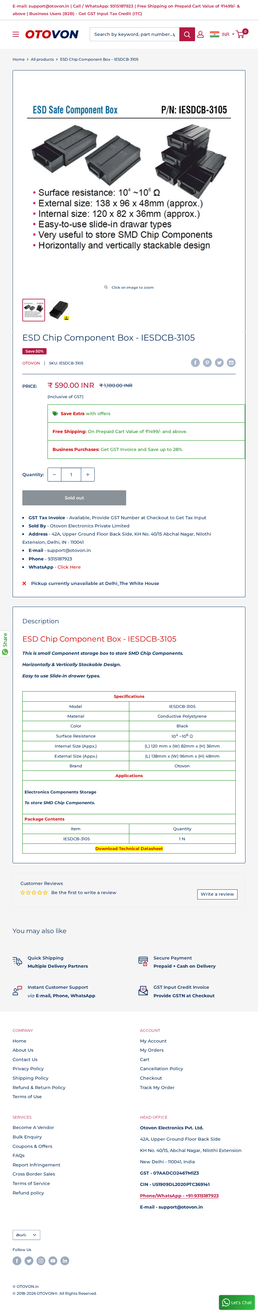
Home (19, 59)
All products (42, 59)
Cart (144, 1059)
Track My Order (157, 1087)
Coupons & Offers (32, 1146)
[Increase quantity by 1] (87, 474)
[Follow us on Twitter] (29, 1260)
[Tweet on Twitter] (219, 362)
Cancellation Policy (161, 1068)
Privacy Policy (28, 1068)
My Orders (152, 1050)
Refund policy (28, 1193)
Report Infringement (36, 1165)
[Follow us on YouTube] (52, 1260)
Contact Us (25, 1059)
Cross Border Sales (34, 1174)
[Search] (187, 34)
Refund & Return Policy (39, 1087)
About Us (23, 1050)
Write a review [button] (217, 894)
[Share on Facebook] (195, 362)
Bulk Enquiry (27, 1137)
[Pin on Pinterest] (207, 362)
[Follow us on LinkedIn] (64, 1260)
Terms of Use (27, 1096)
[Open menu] (16, 34)
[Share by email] (231, 362)
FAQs (19, 1155)
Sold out (74, 498)
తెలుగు (21, 1234)
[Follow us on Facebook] (17, 1260)
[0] (240, 34)
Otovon (31, 363)
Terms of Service (31, 1183)
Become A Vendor (33, 1127)
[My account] (200, 34)
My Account (153, 1041)
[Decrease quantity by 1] (54, 474)
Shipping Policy (30, 1078)
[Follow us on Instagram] (40, 1260)
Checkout (151, 1078)
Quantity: (33, 474)
